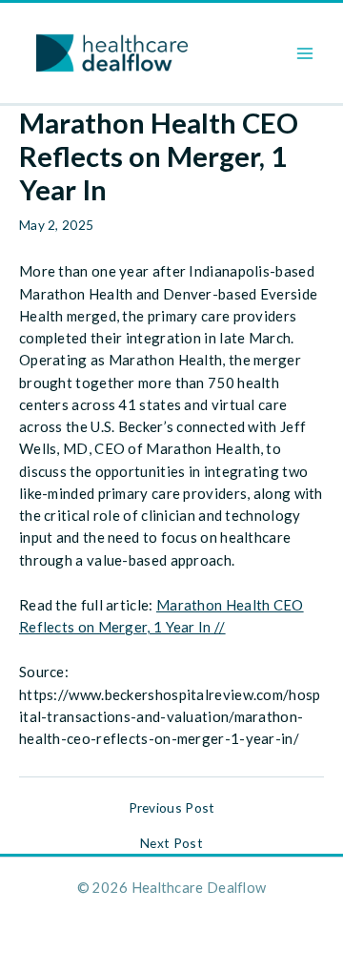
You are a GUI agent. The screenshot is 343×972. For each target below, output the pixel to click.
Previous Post (172, 808)
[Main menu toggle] (305, 52)
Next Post (171, 843)
